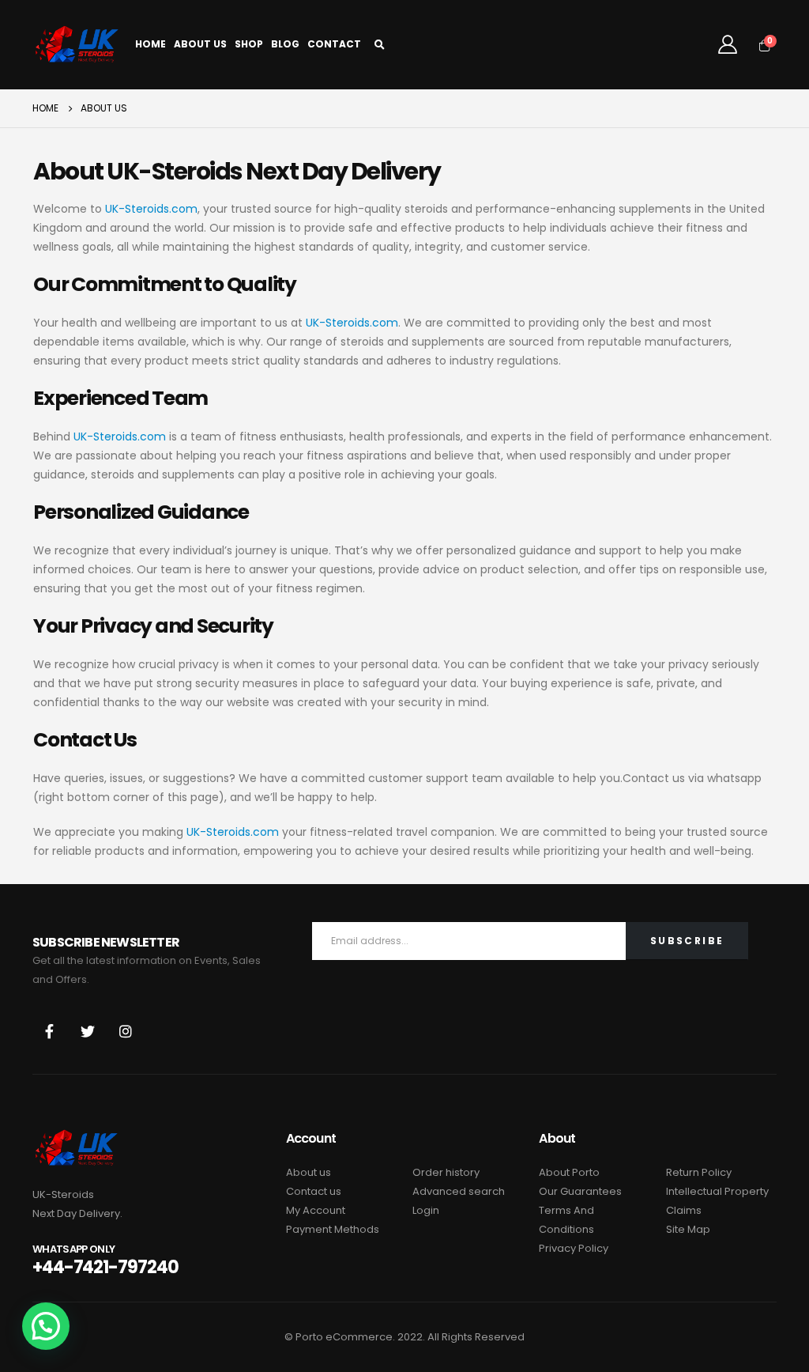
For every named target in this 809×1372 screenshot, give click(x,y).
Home (150, 44)
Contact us (313, 1191)
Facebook (50, 1031)
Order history (446, 1172)
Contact (334, 44)
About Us (200, 44)
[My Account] (727, 44)
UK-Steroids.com (151, 209)
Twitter (87, 1031)
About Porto (569, 1172)
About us (308, 1172)
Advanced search (458, 1191)
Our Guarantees (580, 1191)
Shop (249, 44)
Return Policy (699, 1172)
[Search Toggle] (380, 45)
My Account (315, 1210)
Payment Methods (332, 1229)
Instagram (125, 1031)
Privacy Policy (573, 1248)
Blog (285, 44)
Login (425, 1210)
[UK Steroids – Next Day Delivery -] (76, 45)
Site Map (688, 1229)
